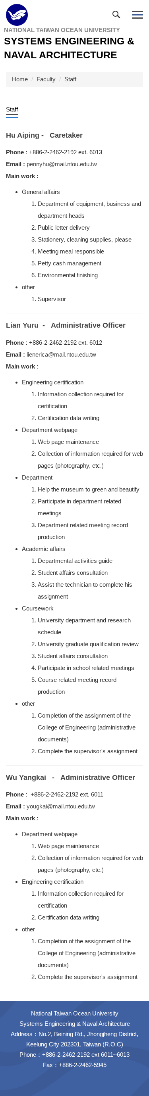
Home (20, 79)
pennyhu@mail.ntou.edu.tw (62, 164)
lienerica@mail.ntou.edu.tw (61, 354)
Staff (70, 79)
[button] (118, 16)
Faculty (46, 79)
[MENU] (137, 15)
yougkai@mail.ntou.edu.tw (61, 806)
